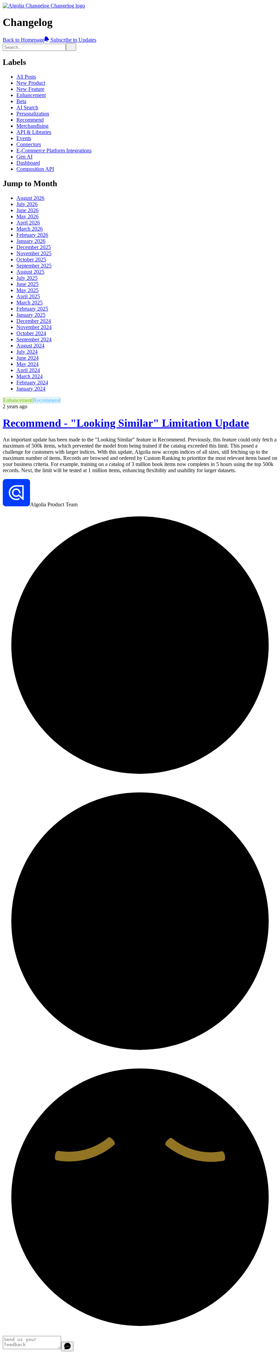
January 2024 (30, 389)
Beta (21, 101)
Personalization (32, 114)
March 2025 (29, 302)
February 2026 (32, 235)
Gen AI (24, 157)
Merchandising (32, 126)
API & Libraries (33, 132)
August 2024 (30, 345)
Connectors (28, 144)
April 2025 (28, 296)
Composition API (35, 169)
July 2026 (27, 204)
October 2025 (31, 259)
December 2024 (33, 321)
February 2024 (32, 382)
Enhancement (31, 95)
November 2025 (34, 253)
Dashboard (28, 163)
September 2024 (34, 339)
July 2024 (27, 352)
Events (23, 138)
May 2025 (27, 290)
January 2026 (30, 241)
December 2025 (33, 247)
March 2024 (29, 376)
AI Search (27, 107)
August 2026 (30, 198)
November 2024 (34, 327)
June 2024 (27, 358)
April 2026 (28, 222)
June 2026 (27, 210)
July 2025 (27, 278)
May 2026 (27, 216)
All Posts (26, 77)
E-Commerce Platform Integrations (54, 150)
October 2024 (31, 333)
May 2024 (27, 364)
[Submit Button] (71, 47)
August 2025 (30, 272)
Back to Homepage (23, 40)
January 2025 (30, 315)
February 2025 (32, 309)
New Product (30, 83)
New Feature (30, 89)
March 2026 (29, 229)
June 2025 (27, 284)
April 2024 (28, 370)
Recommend (30, 120)
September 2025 (34, 266)
